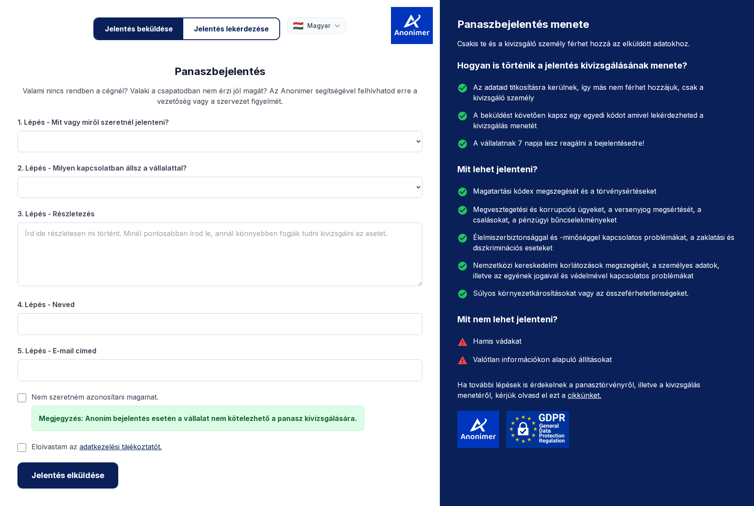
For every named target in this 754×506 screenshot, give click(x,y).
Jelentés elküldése (67, 475)
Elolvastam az (96, 446)
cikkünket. (584, 395)
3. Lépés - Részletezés (56, 213)
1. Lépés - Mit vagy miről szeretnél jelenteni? (93, 122)
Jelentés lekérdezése (231, 28)
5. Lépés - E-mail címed (56, 350)
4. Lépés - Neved (46, 304)
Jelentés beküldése (139, 28)
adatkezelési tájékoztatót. (120, 446)
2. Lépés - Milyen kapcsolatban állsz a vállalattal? (102, 168)
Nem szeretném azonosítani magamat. (94, 397)
